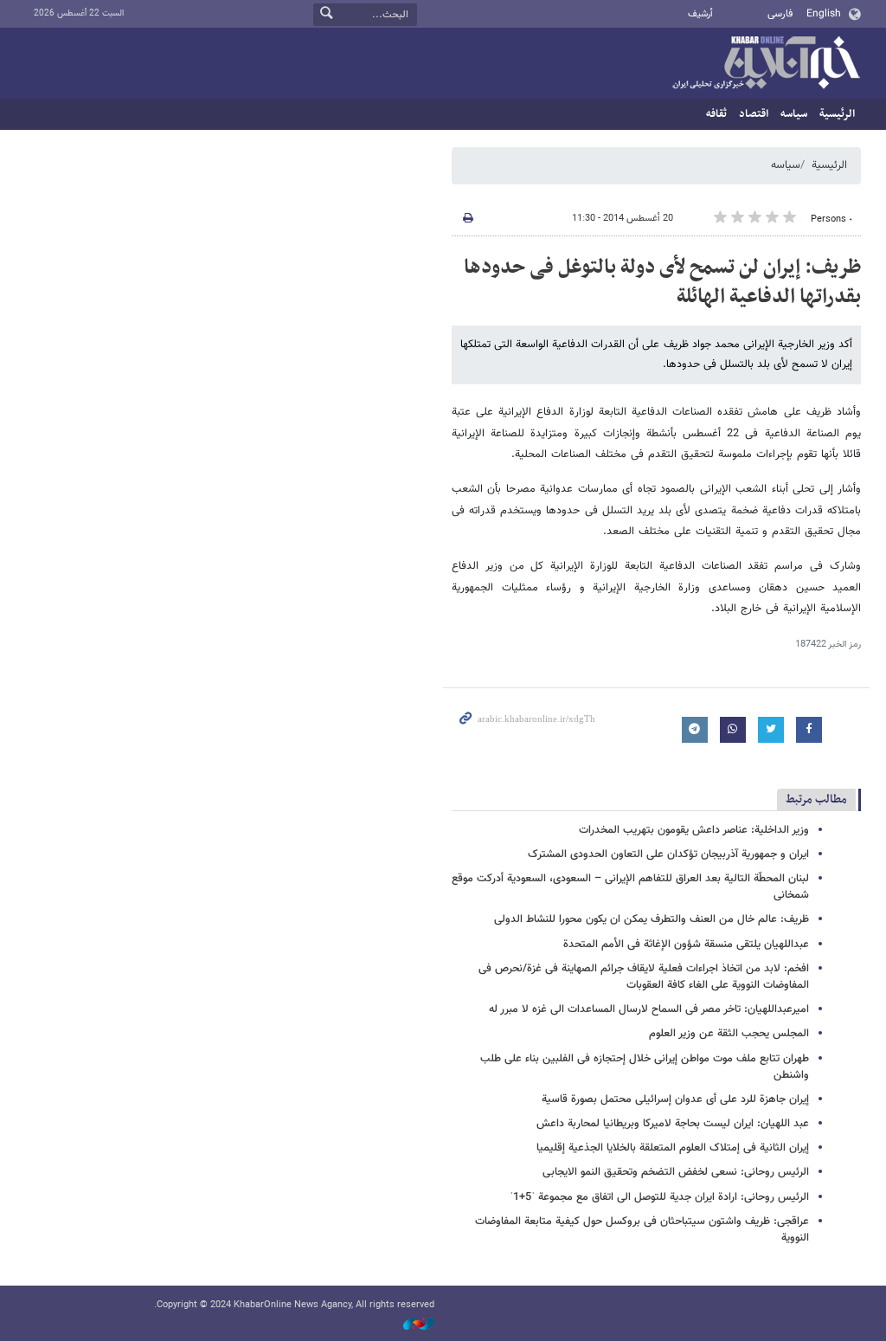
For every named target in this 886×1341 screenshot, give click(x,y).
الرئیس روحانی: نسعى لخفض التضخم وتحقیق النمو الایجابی (676, 1172)
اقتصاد (753, 114)
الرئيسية (837, 114)
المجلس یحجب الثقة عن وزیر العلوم (729, 1033)
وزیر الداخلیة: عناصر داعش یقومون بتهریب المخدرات (694, 830)
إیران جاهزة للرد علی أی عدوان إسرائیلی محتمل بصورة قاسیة (675, 1099)
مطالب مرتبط (816, 799)
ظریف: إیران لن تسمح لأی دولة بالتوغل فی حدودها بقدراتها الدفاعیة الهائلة (662, 282)
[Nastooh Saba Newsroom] (410, 1325)
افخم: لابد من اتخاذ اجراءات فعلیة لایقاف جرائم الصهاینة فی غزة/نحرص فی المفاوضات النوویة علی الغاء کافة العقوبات (643, 977)
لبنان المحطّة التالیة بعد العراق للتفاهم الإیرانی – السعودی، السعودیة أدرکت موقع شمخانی (630, 887)
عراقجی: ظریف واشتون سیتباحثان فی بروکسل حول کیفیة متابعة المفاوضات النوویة (642, 1230)
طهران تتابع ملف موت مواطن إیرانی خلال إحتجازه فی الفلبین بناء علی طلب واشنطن (644, 1067)
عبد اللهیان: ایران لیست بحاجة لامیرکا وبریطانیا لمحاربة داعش (672, 1123)
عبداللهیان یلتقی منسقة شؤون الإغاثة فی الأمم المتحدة (686, 944)
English (823, 14)
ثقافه (716, 114)
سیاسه (793, 114)
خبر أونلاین (766, 64)
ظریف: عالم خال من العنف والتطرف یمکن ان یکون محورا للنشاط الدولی (651, 919)
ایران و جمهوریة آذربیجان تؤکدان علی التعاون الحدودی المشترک (668, 854)
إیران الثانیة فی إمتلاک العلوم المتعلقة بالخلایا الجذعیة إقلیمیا (672, 1148)
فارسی (780, 14)
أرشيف (700, 14)
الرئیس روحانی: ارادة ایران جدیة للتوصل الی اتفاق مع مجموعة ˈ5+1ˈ (659, 1197)
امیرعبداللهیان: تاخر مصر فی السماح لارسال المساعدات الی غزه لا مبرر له (649, 1009)
